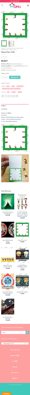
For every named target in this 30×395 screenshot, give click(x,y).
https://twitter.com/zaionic (13, 119)
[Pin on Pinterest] (14, 96)
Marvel (13, 92)
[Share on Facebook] (5, 96)
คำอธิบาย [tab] (3, 105)
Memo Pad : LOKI (22, 240)
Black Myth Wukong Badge (8, 241)
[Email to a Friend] (11, 96)
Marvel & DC (13, 49)
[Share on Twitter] (8, 96)
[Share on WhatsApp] (2, 96)
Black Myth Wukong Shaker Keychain (8, 292)
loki (8, 92)
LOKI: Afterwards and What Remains (7, 212)
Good (13, 86)
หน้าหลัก (3, 48)
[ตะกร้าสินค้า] (28, 5)
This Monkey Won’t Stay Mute (7, 318)
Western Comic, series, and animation (11, 88)
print (8, 86)
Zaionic (20, 92)
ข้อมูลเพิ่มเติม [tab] (4, 109)
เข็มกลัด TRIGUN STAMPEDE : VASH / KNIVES (22, 267)
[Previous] (3, 25)
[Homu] (15, 5)
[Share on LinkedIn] (17, 96)
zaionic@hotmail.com (11, 121)
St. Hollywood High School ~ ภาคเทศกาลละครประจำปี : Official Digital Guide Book (22, 214)
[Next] (26, 25)
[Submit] (27, 332)
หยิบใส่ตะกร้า (15, 77)
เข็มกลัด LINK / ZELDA (22, 292)
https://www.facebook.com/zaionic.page (12, 117)
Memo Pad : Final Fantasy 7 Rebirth (7, 266)
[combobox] (15, 343)
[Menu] (2, 5)
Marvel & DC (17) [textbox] (14, 343)
